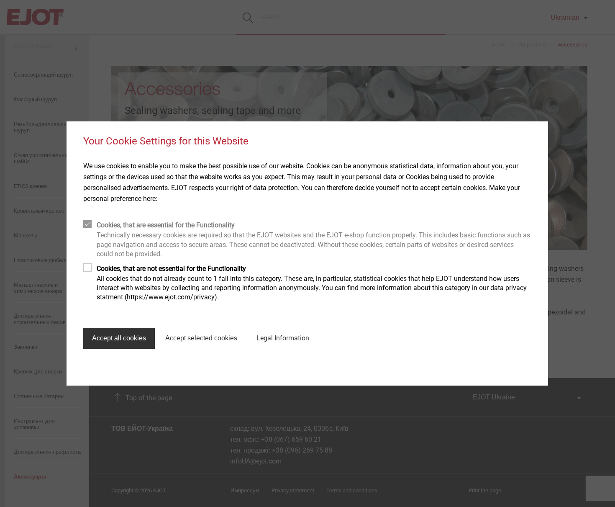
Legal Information (282, 338)
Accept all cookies (119, 338)
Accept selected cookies (201, 338)
